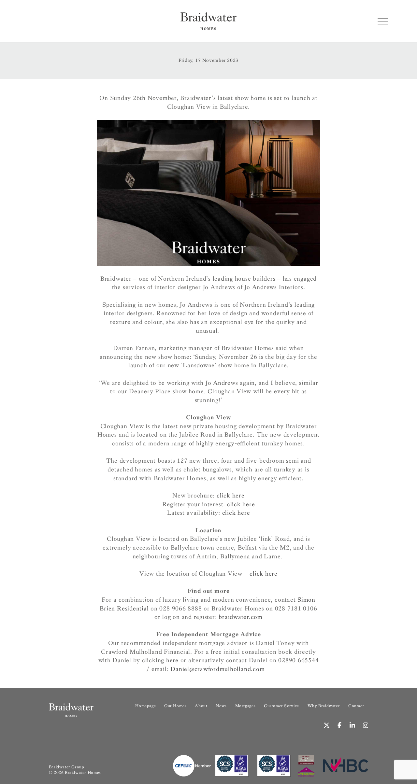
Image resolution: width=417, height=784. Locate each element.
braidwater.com (241, 617)
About (201, 705)
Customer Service (281, 705)
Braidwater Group (66, 767)
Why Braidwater (324, 705)
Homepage (145, 705)
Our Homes (175, 705)
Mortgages (245, 705)
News (221, 705)
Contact (356, 705)
